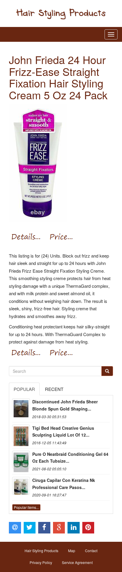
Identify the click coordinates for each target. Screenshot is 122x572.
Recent (54, 389)
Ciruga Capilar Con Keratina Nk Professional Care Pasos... (63, 483)
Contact (91, 550)
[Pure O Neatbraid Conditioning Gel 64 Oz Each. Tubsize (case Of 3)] (21, 460)
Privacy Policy (41, 562)
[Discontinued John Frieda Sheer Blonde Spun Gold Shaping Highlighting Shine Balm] (21, 407)
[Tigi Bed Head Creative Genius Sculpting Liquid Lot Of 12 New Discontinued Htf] (21, 433)
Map (71, 550)
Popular (24, 389)
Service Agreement (77, 562)
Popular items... (26, 507)
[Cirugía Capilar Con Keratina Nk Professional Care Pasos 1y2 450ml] (21, 486)
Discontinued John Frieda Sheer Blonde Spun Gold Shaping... (65, 405)
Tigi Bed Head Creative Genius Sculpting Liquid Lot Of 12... (63, 431)
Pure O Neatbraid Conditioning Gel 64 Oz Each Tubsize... (70, 457)
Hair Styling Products (41, 550)
